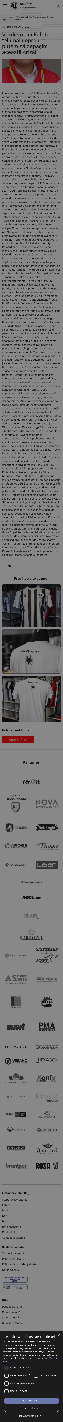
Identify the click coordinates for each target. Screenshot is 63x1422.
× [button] (59, 1335)
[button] (31, 1416)
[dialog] (31, 1376)
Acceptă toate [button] (31, 1400)
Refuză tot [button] (31, 1408)
